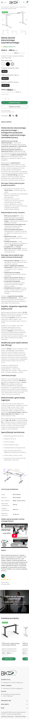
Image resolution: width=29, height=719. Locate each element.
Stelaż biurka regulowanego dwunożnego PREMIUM (11, 644)
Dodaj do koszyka (14, 102)
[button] (3, 19)
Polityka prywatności (7, 716)
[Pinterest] (16, 115)
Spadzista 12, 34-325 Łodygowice (13, 682)
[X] (13, 115)
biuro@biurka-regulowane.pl (11, 694)
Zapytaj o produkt (14, 106)
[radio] (3, 64)
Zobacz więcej (9, 658)
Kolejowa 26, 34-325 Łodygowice (13, 688)
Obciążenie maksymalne (8, 68)
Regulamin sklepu (20, 716)
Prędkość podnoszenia (7, 75)
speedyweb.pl (17, 714)
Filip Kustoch (5, 582)
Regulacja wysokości (7, 82)
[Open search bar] (23, 2)
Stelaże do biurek (14, 7)
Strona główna (5, 7)
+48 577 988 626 (8, 696)
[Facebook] (10, 115)
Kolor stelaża (5, 60)
